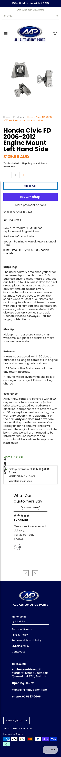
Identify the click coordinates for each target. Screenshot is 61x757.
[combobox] (28, 16)
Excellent (21, 520)
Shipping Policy (20, 646)
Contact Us (18, 651)
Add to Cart (30, 186)
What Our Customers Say (28, 498)
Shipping (27, 163)
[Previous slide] (26, 573)
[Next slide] (35, 573)
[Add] (24, 175)
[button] (55, 33)
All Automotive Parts (13, 728)
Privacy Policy (20, 634)
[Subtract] (7, 175)
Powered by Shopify (13, 734)
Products (18, 117)
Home (7, 117)
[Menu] (5, 33)
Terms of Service (22, 629)
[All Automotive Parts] (29, 33)
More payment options (30, 205)
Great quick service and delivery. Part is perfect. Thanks (30, 532)
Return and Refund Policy (27, 640)
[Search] (57, 16)
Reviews (5, 468)
